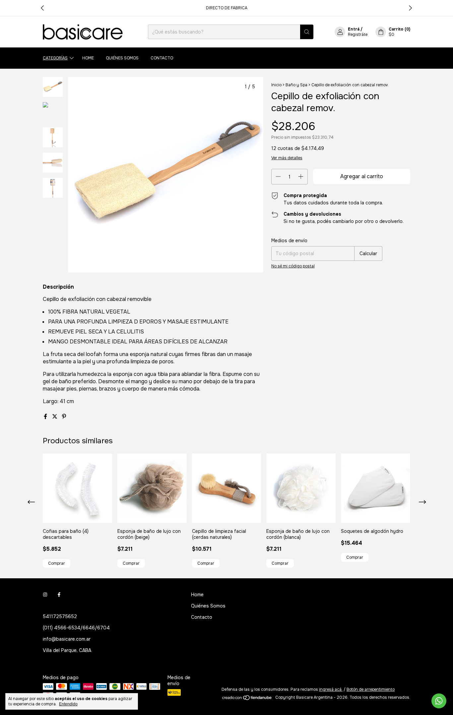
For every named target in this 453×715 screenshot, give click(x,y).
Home (88, 58)
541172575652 (60, 616)
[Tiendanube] (247, 699)
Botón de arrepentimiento (371, 689)
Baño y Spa (296, 85)
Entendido (68, 704)
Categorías (55, 58)
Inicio (276, 85)
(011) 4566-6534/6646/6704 (76, 628)
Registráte (357, 34)
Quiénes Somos (122, 58)
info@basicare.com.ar (67, 639)
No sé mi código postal (293, 266)
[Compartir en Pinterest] (64, 416)
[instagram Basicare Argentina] (45, 595)
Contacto (162, 58)
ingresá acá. (331, 689)
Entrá (353, 29)
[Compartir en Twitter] (55, 416)
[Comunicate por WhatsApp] (438, 700)
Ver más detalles (286, 158)
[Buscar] (306, 32)
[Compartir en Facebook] (46, 416)
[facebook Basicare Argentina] (59, 595)
